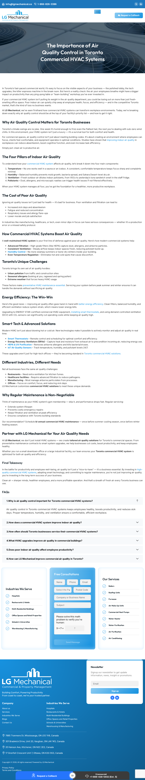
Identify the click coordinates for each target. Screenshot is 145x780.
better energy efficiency (91, 304)
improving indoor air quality (120, 140)
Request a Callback (46, 776)
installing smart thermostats (85, 312)
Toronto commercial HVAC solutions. (102, 353)
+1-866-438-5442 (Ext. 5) (103, 776)
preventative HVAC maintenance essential (44, 285)
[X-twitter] (136, 4)
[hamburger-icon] (97, 12)
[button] (72, 501)
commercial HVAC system (40, 163)
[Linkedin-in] (141, 4)
